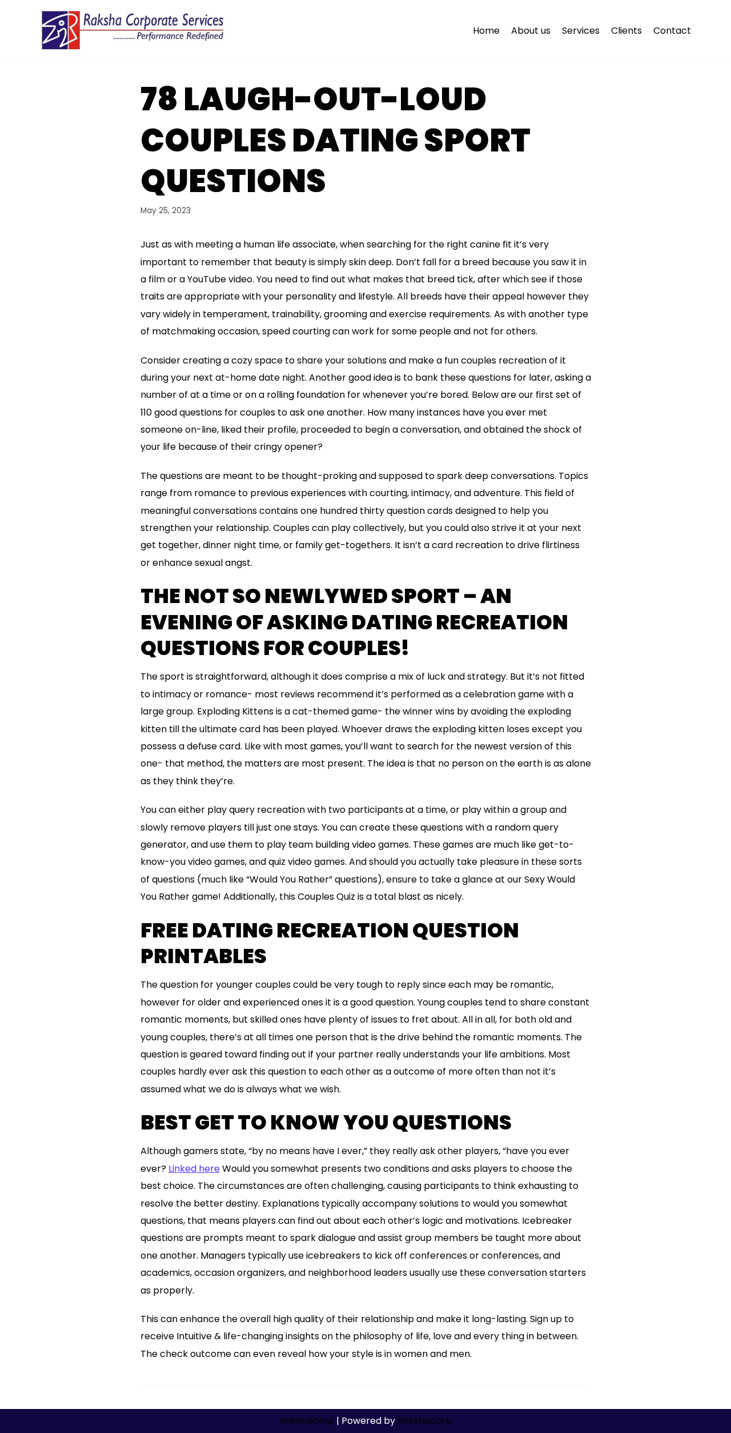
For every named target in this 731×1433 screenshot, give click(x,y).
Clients (626, 30)
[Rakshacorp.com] (134, 30)
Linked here (194, 1168)
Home (486, 30)
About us (531, 30)
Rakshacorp (307, 1420)
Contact (672, 30)
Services (581, 30)
